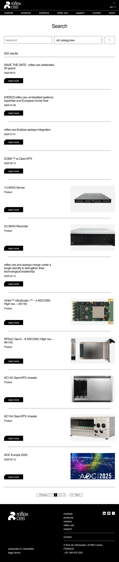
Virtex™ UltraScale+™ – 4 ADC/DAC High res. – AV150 (27, 302)
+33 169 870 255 (73, 552)
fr (115, 7)
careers (68, 521)
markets (8, 12)
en (111, 7)
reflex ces (62, 12)
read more (13, 80)
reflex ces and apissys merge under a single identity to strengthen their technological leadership (27, 267)
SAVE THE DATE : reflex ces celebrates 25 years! (29, 66)
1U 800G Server (14, 187)
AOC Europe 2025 (16, 454)
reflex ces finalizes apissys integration (27, 129)
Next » (78, 494)
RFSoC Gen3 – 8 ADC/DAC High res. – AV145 (29, 340)
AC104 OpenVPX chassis (20, 416)
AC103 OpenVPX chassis (20, 377)
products (26, 12)
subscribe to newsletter (21, 548)
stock (112, 12)
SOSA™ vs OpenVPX (18, 158)
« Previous (43, 494)
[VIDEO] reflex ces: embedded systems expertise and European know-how (28, 98)
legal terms (14, 552)
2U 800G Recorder (16, 226)
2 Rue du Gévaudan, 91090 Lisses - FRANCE (84, 546)
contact (97, 12)
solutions (44, 12)
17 (71, 494)
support (80, 12)
